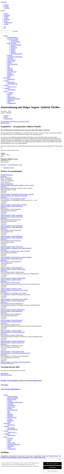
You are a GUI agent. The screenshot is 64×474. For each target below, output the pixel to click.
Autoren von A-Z (11, 86)
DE (5, 27)
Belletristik (10, 70)
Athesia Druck (21, 456)
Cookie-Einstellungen (52, 471)
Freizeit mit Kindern (16, 44)
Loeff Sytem (41, 457)
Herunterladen (4, 373)
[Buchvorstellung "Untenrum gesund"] (11, 288)
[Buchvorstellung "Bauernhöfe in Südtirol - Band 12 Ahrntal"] (17, 194)
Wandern (13, 46)
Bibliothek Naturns (9, 167)
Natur (8, 67)
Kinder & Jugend (11, 71)
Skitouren (13, 52)
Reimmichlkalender (12, 83)
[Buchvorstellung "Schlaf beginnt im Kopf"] (12, 351)
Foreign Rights (11, 97)
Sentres (20, 457)
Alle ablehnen (52, 467)
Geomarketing (4, 456)
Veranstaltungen (8, 22)
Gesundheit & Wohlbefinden (14, 56)
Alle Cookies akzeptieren (52, 463)
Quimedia (3, 457)
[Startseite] (4, 2)
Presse (9, 101)
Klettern (13, 49)
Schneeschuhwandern (16, 53)
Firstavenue (26, 457)
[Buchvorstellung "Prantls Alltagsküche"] (12, 215)
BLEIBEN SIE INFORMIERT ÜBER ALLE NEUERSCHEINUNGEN (21, 380)
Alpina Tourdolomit (12, 457)
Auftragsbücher (11, 89)
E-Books (9, 73)
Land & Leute (11, 61)
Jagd (8, 65)
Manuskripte (10, 100)
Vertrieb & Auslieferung (13, 98)
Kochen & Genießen (12, 38)
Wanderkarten (11, 79)
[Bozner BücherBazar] (7, 183)
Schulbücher (10, 74)
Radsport (13, 50)
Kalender (6, 16)
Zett (60, 456)
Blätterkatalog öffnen (6, 375)
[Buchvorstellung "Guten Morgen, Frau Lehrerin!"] (14, 299)
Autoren (6, 18)
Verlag (5, 21)
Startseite (6, 5)
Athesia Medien (37, 456)
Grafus (36, 457)
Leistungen (7, 8)
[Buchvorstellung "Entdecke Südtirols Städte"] (13, 278)
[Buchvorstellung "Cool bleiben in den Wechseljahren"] (15, 362)
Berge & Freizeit (11, 43)
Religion (9, 62)
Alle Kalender (11, 82)
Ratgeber (9, 55)
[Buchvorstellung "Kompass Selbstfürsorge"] (13, 309)
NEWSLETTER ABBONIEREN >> (11, 389)
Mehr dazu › (4, 176)
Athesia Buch (12, 456)
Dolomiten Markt (53, 456)
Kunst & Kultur (11, 59)
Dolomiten (45, 456)
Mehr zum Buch (5, 123)
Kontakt (6, 6)
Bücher (6, 13)
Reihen (9, 76)
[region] (31, 466)
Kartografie (7, 15)
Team (8, 95)
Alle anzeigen (14, 40)
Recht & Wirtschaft (12, 64)
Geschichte (10, 58)
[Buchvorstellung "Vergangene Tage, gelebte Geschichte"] (16, 257)
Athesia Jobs (29, 456)
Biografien (10, 68)
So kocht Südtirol (15, 41)
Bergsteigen (14, 47)
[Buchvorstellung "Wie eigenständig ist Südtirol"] (14, 204)
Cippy (31, 457)
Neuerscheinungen (12, 37)
